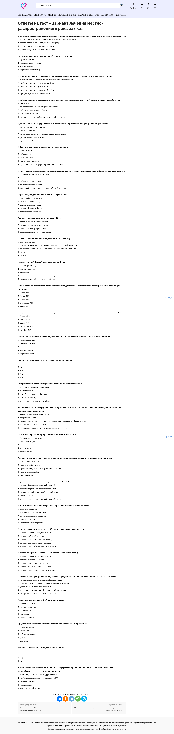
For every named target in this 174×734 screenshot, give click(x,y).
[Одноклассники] (65, 699)
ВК (142, 8)
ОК (148, 8)
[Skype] (84, 699)
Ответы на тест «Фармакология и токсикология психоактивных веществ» (40, 708)
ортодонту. (121, 728)
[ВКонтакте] (59, 699)
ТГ (155, 8)
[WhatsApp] (78, 699)
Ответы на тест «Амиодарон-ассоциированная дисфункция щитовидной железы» (98, 708)
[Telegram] (72, 699)
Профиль (133, 8)
